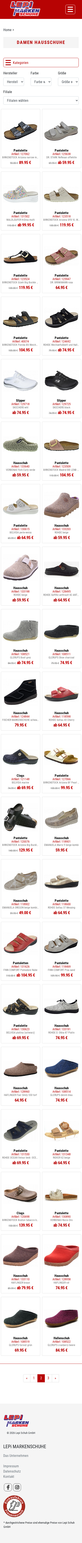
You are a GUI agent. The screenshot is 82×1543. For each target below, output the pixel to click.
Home (7, 30)
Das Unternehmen (15, 1456)
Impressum (11, 1466)
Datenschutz (12, 1471)
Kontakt (8, 1477)
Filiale (7, 92)
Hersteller (10, 73)
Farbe (35, 73)
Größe (62, 73)
